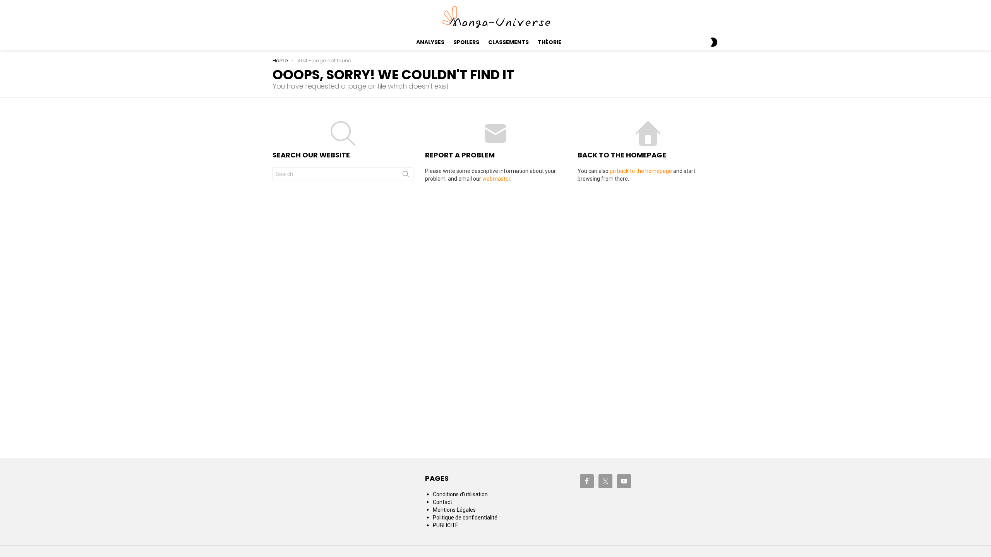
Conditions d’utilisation (460, 494)
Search (405, 175)
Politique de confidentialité (465, 517)
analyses (430, 42)
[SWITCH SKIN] (713, 42)
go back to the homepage (641, 171)
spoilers (466, 42)
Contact (442, 502)
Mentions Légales (454, 510)
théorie (549, 42)
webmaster (496, 179)
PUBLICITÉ (445, 525)
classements (508, 42)
